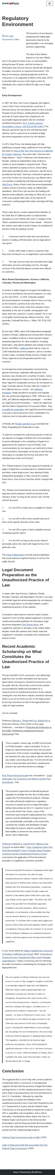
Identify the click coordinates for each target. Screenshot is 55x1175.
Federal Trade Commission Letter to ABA (21, 1137)
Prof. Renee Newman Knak (14, 775)
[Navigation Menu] (49, 3)
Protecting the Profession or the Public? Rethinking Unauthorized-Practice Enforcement (26, 730)
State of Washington (15, 555)
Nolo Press (7, 184)
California (23, 348)
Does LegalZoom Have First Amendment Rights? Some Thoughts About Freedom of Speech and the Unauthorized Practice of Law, (27, 850)
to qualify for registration (13, 409)
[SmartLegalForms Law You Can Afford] (10, 3)
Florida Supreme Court (25, 424)
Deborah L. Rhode (20, 720)
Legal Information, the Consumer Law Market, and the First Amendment (27, 778)
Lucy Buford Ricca (41, 720)
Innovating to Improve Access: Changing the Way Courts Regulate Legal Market (27, 957)
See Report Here (30, 624)
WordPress (36, 1172)
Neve (15, 1172)
